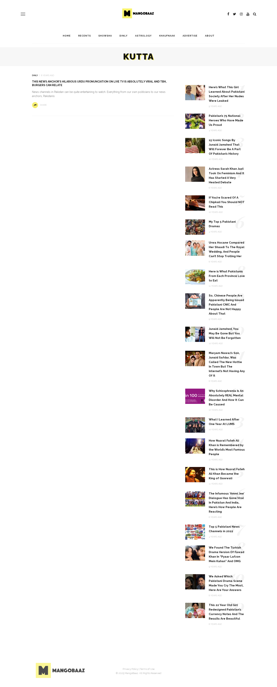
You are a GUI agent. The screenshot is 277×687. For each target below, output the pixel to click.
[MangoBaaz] (61, 670)
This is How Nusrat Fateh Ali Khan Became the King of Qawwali (227, 474)
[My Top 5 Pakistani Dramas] (195, 227)
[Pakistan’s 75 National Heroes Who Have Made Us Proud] (195, 121)
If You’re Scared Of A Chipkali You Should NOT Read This (227, 202)
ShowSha (105, 35)
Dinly (123, 35)
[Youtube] (248, 14)
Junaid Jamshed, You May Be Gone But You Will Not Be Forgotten (225, 333)
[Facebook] (228, 14)
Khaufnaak (167, 35)
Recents (84, 35)
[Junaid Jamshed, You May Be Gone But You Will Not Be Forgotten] (195, 334)
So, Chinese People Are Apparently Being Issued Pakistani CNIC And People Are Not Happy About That (226, 304)
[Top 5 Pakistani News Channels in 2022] (195, 532)
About (209, 35)
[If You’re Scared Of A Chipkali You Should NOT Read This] (195, 203)
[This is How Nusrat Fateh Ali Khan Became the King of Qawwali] (195, 474)
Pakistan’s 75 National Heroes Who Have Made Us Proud (226, 120)
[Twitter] (234, 14)
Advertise (190, 35)
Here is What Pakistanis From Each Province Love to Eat (227, 276)
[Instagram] (241, 14)
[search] (254, 14)
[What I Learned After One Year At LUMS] (195, 424)
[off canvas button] (23, 14)
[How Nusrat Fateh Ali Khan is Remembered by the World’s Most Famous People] (195, 445)
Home (67, 35)
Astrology (143, 35)
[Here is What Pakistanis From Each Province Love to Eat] (195, 276)
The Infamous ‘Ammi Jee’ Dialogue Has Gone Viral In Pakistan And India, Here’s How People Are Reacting (226, 502)
